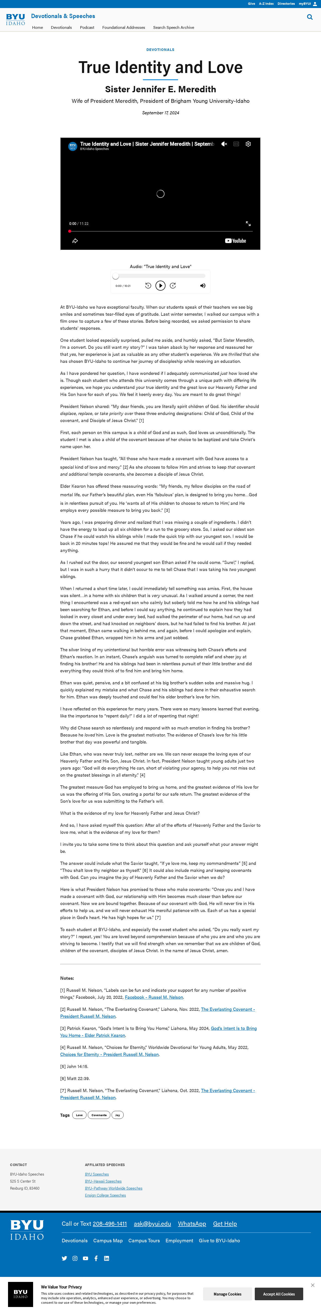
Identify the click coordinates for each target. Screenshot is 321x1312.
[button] (313, 1285)
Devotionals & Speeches (63, 15)
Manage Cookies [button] (228, 1293)
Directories (286, 3)
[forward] (173, 285)
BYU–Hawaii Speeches (103, 1181)
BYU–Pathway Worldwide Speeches (113, 1188)
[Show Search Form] (310, 17)
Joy (117, 1115)
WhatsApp (192, 1223)
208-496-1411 (110, 1223)
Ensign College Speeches (105, 1195)
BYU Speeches (97, 1174)
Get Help (225, 1223)
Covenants (99, 1115)
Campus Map (108, 1240)
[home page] (15, 19)
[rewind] (148, 285)
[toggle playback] (160, 286)
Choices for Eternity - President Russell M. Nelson (109, 1054)
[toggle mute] (202, 285)
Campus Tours (144, 1240)
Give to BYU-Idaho (219, 1240)
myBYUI (305, 3)
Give (251, 3)
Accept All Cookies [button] (279, 1293)
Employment (179, 1240)
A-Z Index (266, 3)
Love (79, 1115)
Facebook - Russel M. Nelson (154, 997)
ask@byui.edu (152, 1223)
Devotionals (160, 49)
